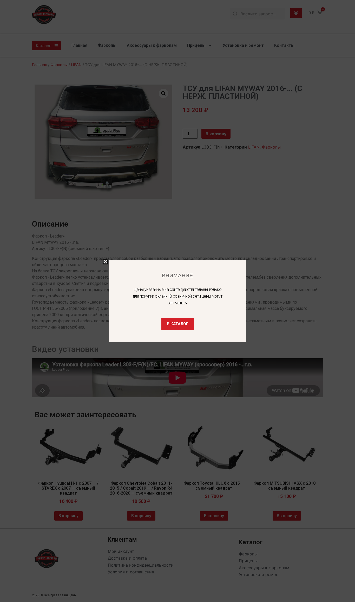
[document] (177, 301)
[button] (105, 262)
